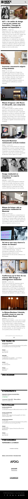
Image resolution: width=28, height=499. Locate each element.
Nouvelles (4, 343)
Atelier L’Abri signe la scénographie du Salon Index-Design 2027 (13, 415)
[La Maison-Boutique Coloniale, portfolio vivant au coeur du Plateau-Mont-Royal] (14, 303)
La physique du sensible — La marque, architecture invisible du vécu (12, 358)
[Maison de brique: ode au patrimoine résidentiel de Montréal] (14, 198)
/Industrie (9, 407)
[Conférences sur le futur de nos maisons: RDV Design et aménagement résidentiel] (14, 266)
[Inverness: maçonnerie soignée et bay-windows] (14, 57)
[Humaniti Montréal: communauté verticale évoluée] (14, 131)
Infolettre (22, 495)
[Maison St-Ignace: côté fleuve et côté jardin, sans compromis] (14, 94)
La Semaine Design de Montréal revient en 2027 (14, 409)
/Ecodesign (10, 343)
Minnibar (4, 370)
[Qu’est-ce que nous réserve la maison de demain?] (14, 233)
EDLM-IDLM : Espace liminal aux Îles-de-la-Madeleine (13, 429)
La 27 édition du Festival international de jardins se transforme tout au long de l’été (14, 346)
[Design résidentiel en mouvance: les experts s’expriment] (14, 165)
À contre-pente (6, 364)
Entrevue (4, 29)
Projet (3, 107)
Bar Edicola (5, 352)
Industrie (4, 180)
